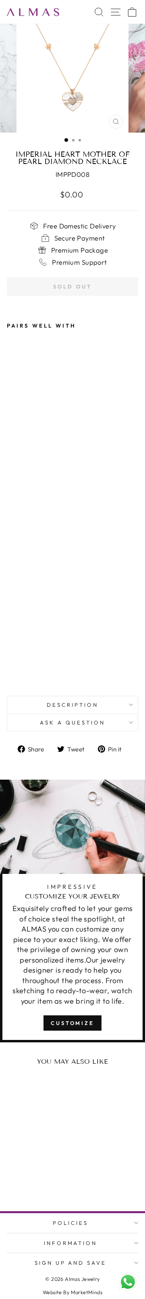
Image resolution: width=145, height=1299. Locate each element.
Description (72, 704)
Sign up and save (71, 1263)
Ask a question (72, 722)
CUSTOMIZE (72, 1023)
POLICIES (70, 1223)
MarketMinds (87, 1292)
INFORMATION (70, 1243)
